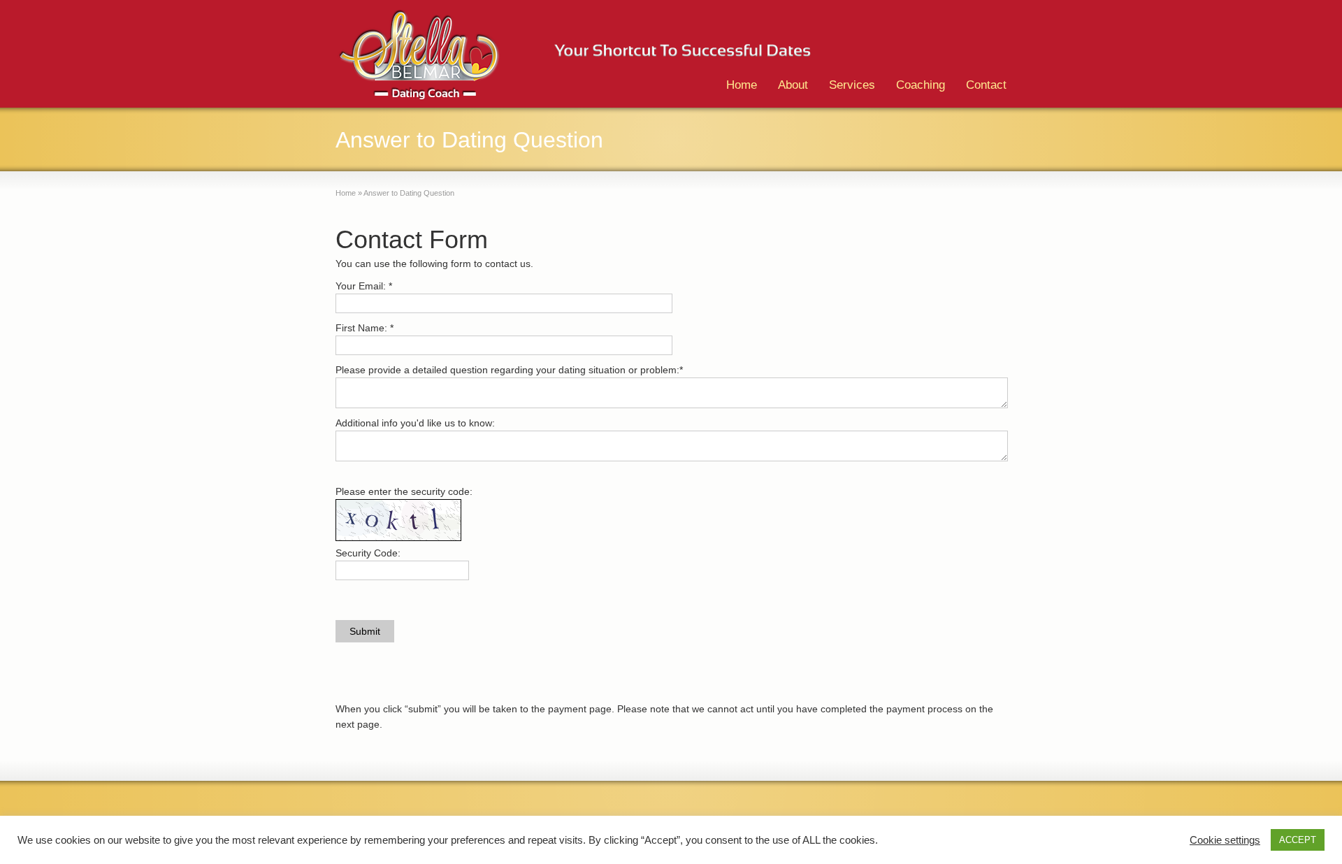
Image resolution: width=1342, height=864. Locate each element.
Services (852, 85)
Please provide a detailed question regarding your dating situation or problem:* (509, 369)
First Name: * (365, 327)
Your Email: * (364, 285)
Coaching (920, 85)
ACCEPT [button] (1297, 840)
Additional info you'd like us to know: (415, 423)
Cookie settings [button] (1225, 840)
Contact (986, 85)
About (793, 85)
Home (741, 85)
